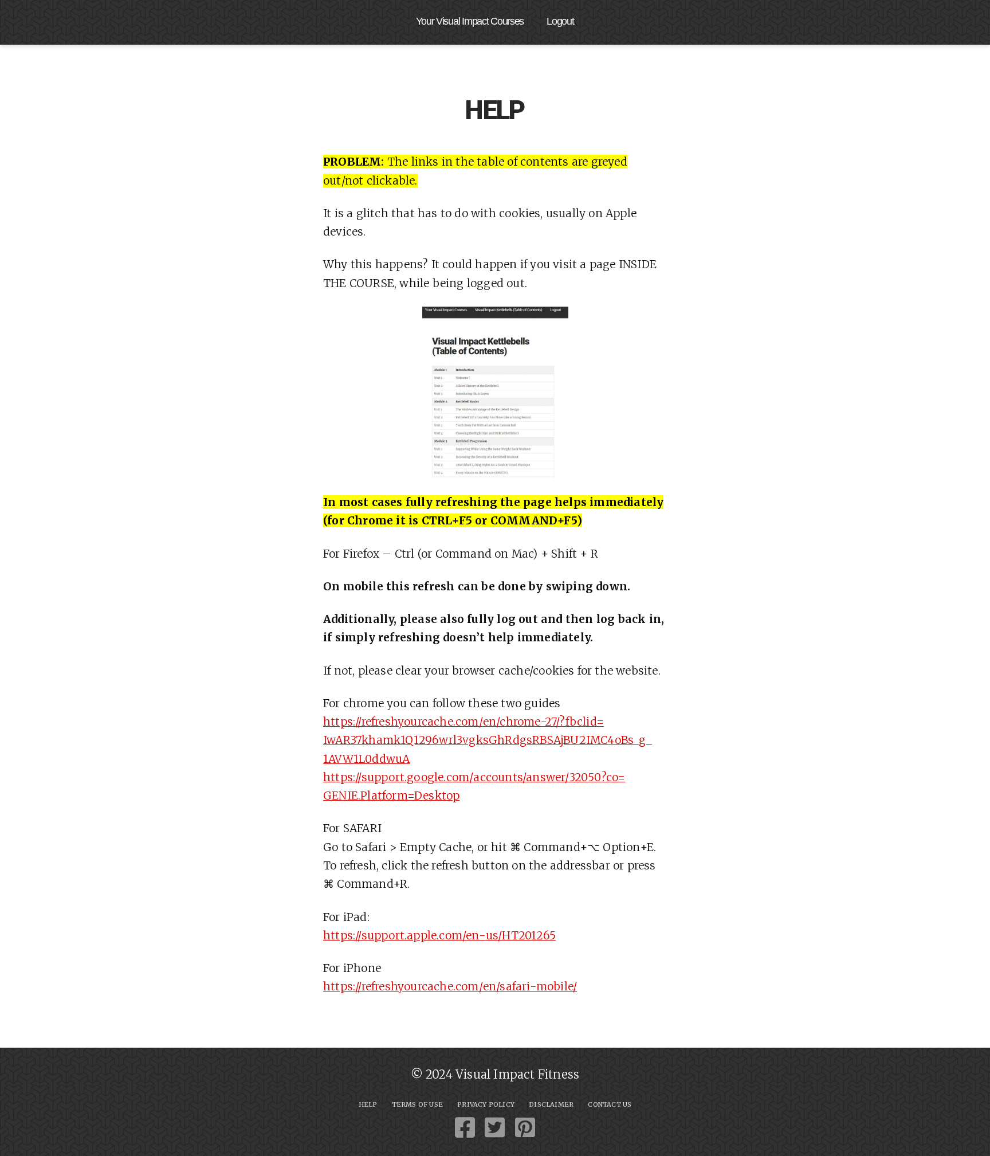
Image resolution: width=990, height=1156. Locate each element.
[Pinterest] (525, 1127)
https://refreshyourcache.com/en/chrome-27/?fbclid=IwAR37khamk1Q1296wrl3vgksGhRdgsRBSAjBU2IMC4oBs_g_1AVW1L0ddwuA (487, 740)
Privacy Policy (485, 1104)
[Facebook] (465, 1127)
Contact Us (609, 1104)
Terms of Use (417, 1104)
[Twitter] (495, 1127)
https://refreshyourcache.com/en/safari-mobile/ (450, 986)
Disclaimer (551, 1104)
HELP (368, 1104)
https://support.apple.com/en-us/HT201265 (439, 935)
